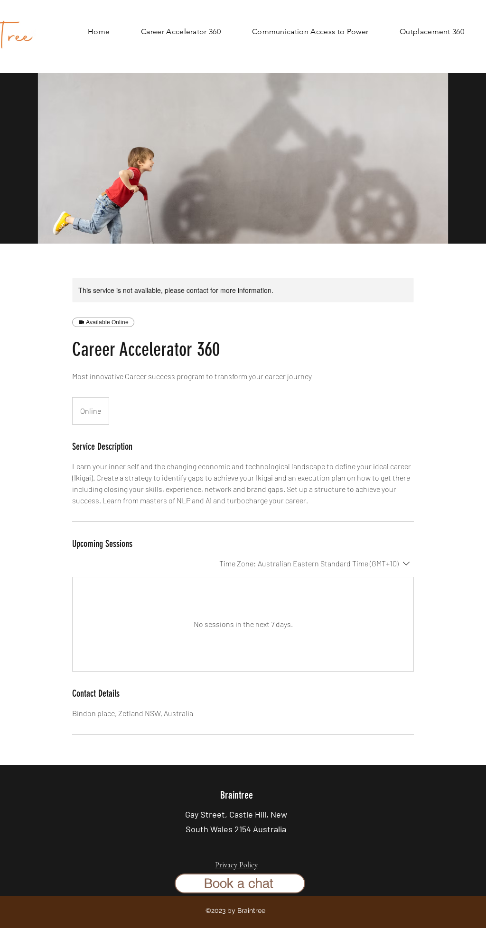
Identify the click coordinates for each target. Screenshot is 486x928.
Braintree (236, 795)
